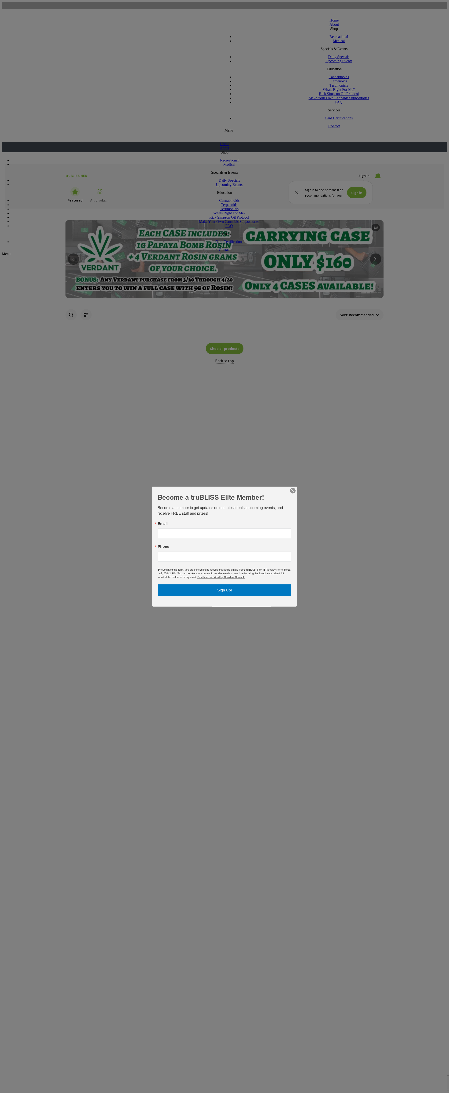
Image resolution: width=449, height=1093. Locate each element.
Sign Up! (224, 590)
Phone (163, 546)
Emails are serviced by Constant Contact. (221, 577)
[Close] (293, 491)
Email (162, 523)
